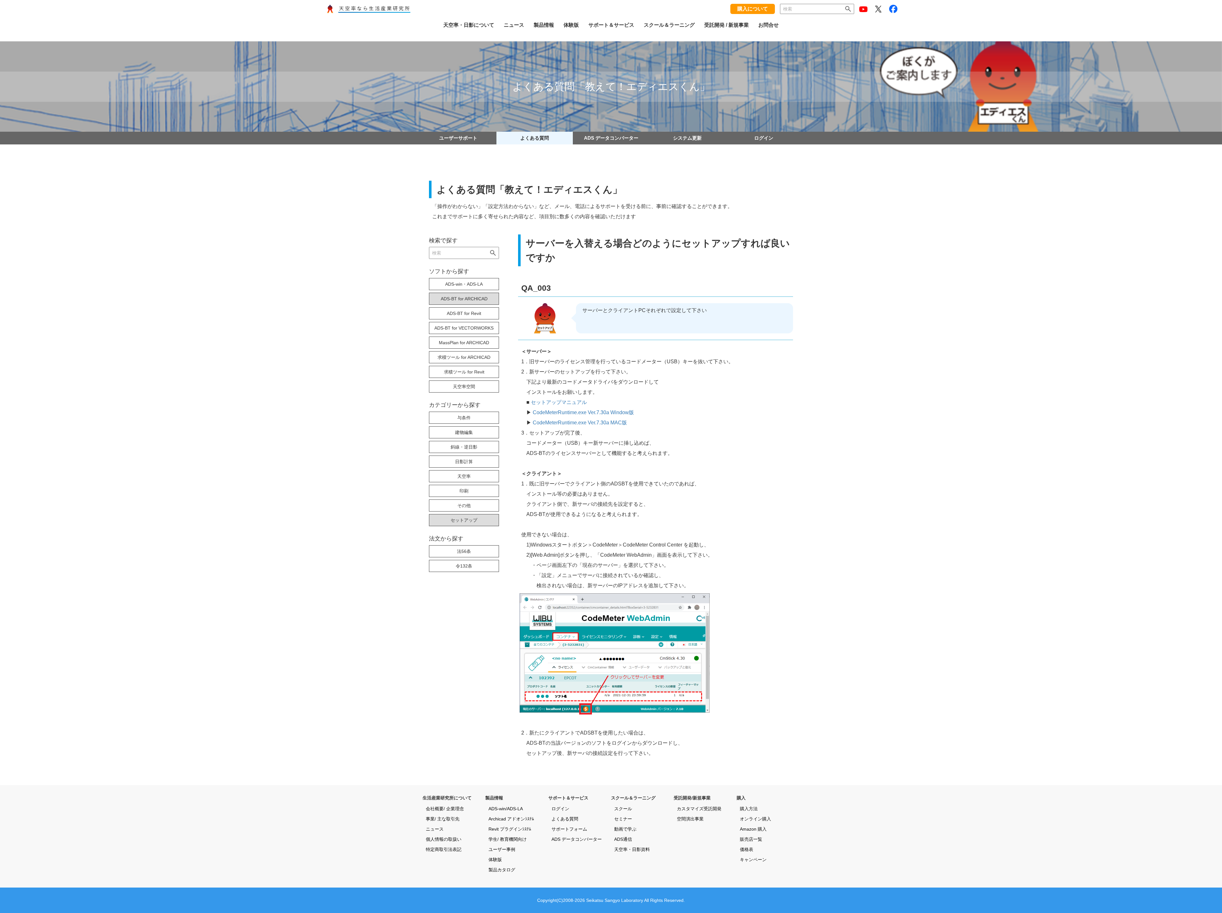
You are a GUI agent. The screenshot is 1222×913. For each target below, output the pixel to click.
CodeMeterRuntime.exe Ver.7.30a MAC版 (580, 422)
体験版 (495, 859)
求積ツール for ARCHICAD (464, 357)
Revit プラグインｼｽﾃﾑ (509, 829)
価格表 (746, 849)
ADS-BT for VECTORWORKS (464, 328)
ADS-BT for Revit (464, 313)
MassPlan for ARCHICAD (464, 342)
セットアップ (464, 520)
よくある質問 (534, 138)
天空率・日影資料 (632, 849)
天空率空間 (464, 386)
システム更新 (687, 138)
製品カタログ (501, 869)
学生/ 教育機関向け (507, 839)
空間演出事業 (690, 818)
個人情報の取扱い (443, 839)
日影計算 (464, 461)
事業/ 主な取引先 (443, 818)
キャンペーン (753, 859)
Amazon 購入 (753, 829)
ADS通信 (623, 839)
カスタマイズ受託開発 (699, 808)
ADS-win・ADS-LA (464, 284)
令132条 (464, 565)
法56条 (464, 551)
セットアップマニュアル (559, 402)
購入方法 (749, 808)
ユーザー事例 (501, 849)
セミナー (623, 818)
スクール (623, 808)
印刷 (464, 490)
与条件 (464, 417)
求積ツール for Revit (464, 371)
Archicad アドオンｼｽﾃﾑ (511, 818)
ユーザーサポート (458, 138)
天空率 (464, 476)
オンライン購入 (755, 818)
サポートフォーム (569, 829)
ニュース (435, 829)
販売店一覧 (751, 839)
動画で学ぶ (625, 829)
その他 (464, 505)
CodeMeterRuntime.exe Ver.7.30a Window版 (583, 412)
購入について (752, 8)
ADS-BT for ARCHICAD (464, 298)
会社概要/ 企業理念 (445, 808)
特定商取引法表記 (443, 849)
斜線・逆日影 (464, 447)
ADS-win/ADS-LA (505, 808)
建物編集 (464, 432)
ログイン (763, 138)
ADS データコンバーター (611, 138)
